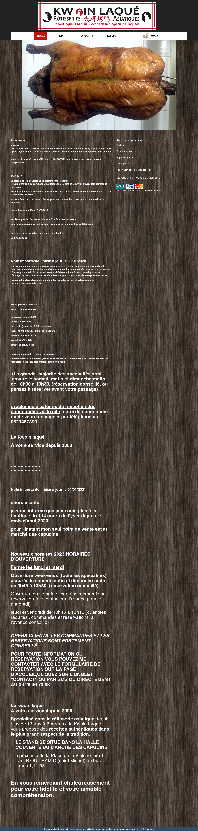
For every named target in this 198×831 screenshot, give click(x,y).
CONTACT (111, 35)
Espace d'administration (101, 816)
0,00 (153, 35)
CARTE (62, 35)
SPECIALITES (86, 35)
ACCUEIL (40, 35)
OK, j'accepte (147, 828)
